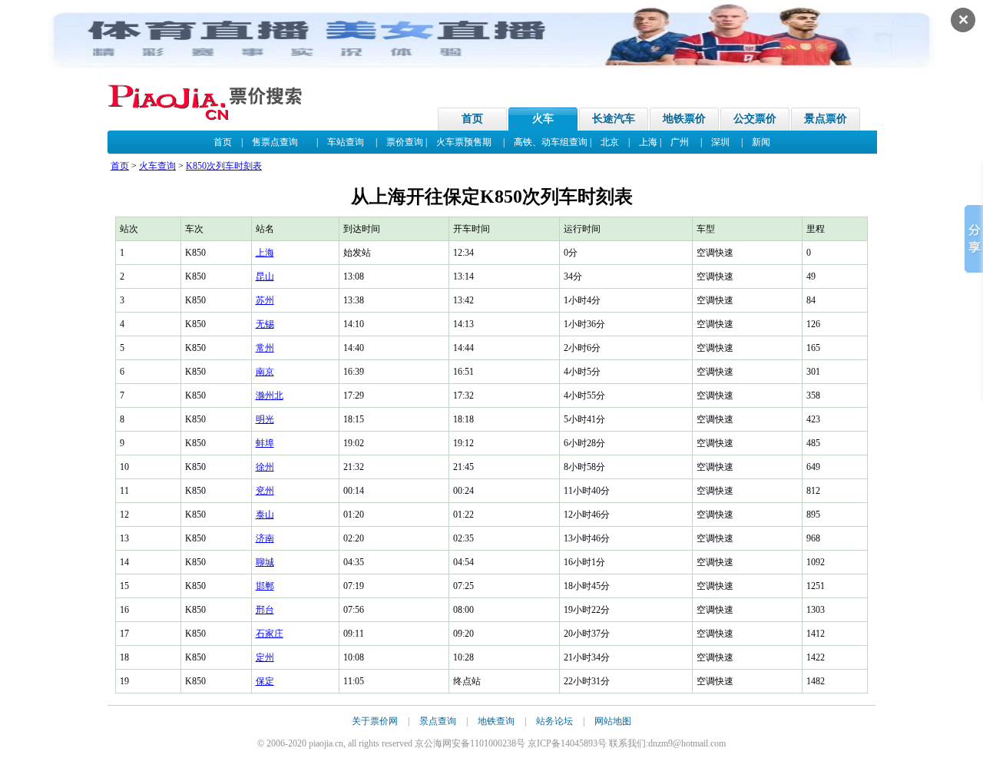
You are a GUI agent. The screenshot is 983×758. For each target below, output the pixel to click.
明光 (265, 419)
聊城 (265, 562)
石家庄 (269, 633)
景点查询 (437, 721)
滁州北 (269, 395)
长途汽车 (613, 118)
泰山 (265, 514)
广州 (679, 142)
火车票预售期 (464, 142)
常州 (265, 348)
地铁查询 (496, 721)
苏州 (265, 300)
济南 (265, 538)
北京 (610, 142)
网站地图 (612, 721)
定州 (265, 657)
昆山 (265, 276)
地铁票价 (684, 118)
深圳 (720, 142)
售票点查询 (275, 142)
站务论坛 (554, 721)
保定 (265, 681)
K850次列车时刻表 (224, 166)
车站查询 (345, 142)
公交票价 (754, 118)
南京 (265, 371)
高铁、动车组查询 (550, 142)
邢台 (265, 609)
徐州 (265, 467)
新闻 (761, 142)
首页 (472, 118)
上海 (648, 142)
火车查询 (157, 166)
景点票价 (825, 118)
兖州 (265, 490)
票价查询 (404, 142)
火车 (543, 118)
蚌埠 (265, 443)
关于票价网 (375, 721)
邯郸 (265, 586)
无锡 (265, 324)
